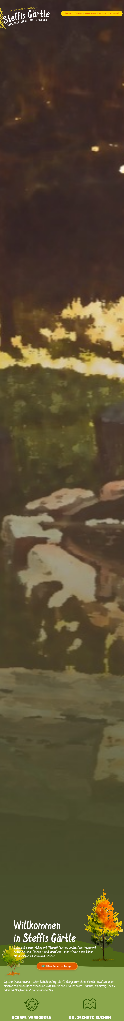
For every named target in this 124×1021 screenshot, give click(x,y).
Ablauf (78, 13)
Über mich (90, 13)
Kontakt (114, 13)
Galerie (103, 13)
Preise (67, 13)
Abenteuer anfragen (59, 966)
